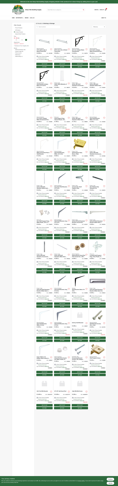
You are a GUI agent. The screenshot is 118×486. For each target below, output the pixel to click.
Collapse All (16, 43)
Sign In (96, 9)
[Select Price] (26, 40)
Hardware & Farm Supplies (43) (22, 45)
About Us (103, 17)
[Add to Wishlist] (51, 49)
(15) (19, 51)
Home (13, 17)
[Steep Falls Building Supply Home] (18, 9)
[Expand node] (14, 45)
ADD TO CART (44, 63)
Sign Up (102, 9)
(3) (18, 53)
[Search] (84, 10)
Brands (27, 17)
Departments (19, 17)
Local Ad (32, 17)
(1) (17, 54)
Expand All (22, 43)
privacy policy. (81, 480)
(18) (20, 49)
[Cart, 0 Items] (105, 9)
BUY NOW (44, 66)
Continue (110, 479)
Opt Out (110, 483)
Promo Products (18, 27)
